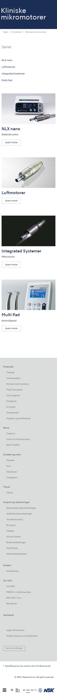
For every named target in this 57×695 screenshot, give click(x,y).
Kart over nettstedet (14, 648)
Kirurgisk (11, 407)
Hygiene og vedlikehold (18, 419)
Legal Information (15, 630)
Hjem (5, 32)
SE (24, 690)
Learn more (11, 142)
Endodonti (11, 401)
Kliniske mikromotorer (17, 384)
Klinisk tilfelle (13, 537)
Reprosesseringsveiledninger (21, 508)
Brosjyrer (11, 525)
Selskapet (8, 615)
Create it (10, 434)
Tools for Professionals (18, 439)
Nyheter (10, 460)
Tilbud (9, 493)
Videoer (10, 531)
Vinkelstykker (13, 378)
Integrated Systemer (13, 74)
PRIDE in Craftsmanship (18, 592)
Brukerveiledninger (16, 543)
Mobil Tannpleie (14, 390)
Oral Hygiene (13, 396)
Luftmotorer (8, 67)
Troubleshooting (14, 520)
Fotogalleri (11, 478)
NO (28, 690)
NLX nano (7, 60)
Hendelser (11, 472)
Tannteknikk (12, 413)
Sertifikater (12, 548)
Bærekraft (11, 604)
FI (35, 690)
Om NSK (10, 587)
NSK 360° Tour (13, 598)
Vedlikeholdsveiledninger (19, 514)
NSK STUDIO (13, 445)
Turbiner (10, 373)
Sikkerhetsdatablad (16, 554)
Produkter (17, 32)
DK (32, 690)
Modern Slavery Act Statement (22, 636)
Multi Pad (7, 80)
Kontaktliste (12, 571)
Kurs (8, 466)
